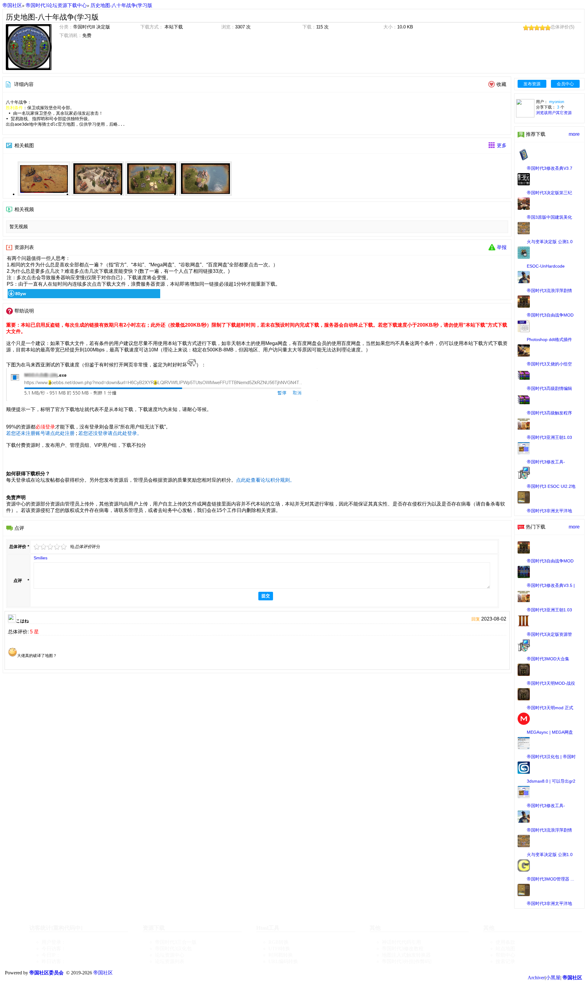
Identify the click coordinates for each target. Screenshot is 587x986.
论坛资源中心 (169, 955)
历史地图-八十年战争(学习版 (121, 5)
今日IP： (51, 955)
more (574, 134)
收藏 (501, 84)
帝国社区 (12, 5)
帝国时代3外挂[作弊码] (406, 961)
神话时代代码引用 (401, 942)
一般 (50, 546)
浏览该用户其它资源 (554, 112)
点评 (17, 580)
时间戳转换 (280, 955)
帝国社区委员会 (46, 972)
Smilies (40, 557)
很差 (37, 546)
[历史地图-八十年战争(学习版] (29, 47)
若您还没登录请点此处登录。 (110, 433)
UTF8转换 (279, 948)
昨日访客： (54, 961)
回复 (475, 619)
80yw (20, 293)
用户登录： (54, 942)
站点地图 (505, 948)
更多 (502, 145)
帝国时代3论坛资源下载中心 (56, 5)
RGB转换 (278, 942)
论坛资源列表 (169, 961)
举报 (502, 247)
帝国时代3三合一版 (176, 942)
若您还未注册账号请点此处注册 (40, 433)
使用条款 (505, 942)
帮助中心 (505, 955)
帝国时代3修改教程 (402, 948)
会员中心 (565, 83)
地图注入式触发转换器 (406, 955)
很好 (64, 546)
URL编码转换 (283, 961)
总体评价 (17, 546)
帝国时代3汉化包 (173, 948)
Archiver (536, 977)
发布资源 (532, 83)
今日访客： (54, 948)
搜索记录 (505, 961)
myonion (556, 101)
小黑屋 (553, 977)
